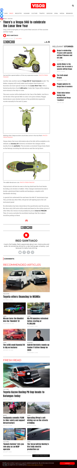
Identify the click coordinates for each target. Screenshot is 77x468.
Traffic (42, 13)
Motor (10, 18)
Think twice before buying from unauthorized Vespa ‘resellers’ (64, 96)
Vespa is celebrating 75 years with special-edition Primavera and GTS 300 (64, 54)
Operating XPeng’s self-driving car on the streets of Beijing (37, 420)
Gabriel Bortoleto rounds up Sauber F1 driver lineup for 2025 (38, 347)
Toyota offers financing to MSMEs (21, 297)
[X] (7, 42)
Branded (69, 13)
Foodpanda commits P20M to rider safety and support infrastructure (14, 420)
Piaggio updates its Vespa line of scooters (64, 85)
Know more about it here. (35, 465)
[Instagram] (13, 42)
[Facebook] (4, 42)
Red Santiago (12, 35)
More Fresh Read (41, 455)
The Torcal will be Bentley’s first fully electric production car (38, 447)
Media (62, 13)
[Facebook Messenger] (10, 42)
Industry (18, 13)
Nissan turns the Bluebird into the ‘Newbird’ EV (13, 319)
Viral (56, 13)
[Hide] (0, 21)
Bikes (11, 13)
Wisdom (49, 13)
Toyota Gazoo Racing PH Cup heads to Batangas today (23, 394)
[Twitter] (1, 12)
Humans (27, 13)
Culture (34, 13)
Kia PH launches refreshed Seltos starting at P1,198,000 (37, 321)
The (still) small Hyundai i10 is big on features (14, 346)
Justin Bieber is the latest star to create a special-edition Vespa (65, 66)
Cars (6, 13)
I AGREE (67, 463)
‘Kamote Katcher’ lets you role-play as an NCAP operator (13, 447)
